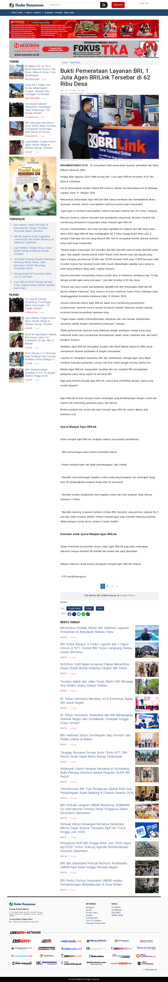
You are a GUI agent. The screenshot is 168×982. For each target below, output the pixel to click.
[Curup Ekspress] (146, 956)
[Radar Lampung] (96, 948)
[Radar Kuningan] (22, 956)
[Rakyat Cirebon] (146, 941)
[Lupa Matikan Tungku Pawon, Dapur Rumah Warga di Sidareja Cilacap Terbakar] (16, 147)
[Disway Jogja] (71, 956)
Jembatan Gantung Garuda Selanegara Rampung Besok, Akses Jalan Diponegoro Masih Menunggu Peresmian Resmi (32, 264)
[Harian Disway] (47, 941)
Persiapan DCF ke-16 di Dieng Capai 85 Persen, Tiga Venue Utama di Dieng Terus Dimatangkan (40, 70)
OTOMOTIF (37, 13)
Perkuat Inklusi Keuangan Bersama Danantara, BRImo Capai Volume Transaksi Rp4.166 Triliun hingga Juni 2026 (93, 828)
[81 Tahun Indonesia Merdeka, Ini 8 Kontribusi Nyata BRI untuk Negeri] (147, 703)
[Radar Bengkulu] (47, 963)
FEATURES (58, 13)
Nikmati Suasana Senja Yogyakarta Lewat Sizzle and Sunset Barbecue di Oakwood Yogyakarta (32, 239)
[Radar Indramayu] (121, 941)
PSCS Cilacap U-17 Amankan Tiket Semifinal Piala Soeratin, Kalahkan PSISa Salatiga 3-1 (40, 356)
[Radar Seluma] (96, 963)
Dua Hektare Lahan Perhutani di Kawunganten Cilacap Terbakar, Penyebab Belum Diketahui (29, 228)
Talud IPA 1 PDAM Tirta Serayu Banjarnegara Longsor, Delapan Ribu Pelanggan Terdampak (37, 89)
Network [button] (118, 5)
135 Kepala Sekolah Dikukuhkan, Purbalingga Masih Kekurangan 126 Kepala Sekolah (38, 108)
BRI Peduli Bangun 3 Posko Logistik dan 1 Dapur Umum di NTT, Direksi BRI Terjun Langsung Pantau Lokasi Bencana (96, 648)
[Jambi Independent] (22, 948)
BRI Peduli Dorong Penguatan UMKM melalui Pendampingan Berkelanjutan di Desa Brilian (91, 882)
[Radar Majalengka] (47, 956)
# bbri (89, 608)
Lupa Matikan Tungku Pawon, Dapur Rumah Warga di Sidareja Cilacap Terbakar (40, 145)
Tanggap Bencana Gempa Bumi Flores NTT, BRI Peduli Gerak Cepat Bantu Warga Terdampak (93, 754)
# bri (100, 608)
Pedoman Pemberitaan (96, 923)
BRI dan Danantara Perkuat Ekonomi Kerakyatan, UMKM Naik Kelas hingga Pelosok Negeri (94, 865)
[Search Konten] (104, 5)
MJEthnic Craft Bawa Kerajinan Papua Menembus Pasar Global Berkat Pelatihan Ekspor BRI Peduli (94, 666)
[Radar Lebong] (71, 963)
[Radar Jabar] (96, 956)
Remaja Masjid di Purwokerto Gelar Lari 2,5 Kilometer (30, 275)
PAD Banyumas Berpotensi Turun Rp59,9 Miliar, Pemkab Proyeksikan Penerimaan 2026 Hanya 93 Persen (40, 127)
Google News (127, 595)
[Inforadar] (71, 948)
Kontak (89, 910)
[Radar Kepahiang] (121, 956)
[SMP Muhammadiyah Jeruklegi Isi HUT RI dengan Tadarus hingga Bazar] (16, 375)
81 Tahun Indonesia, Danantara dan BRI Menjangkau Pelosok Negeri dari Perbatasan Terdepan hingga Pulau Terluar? (96, 719)
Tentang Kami (92, 918)
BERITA (29, 13)
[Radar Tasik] (71, 941)
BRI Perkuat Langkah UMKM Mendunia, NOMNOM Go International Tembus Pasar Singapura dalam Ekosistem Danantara (95, 809)
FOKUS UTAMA (16, 13)
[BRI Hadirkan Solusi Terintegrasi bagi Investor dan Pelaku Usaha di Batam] (147, 740)
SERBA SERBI (69, 13)
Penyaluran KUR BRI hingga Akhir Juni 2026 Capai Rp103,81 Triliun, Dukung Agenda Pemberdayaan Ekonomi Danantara (95, 847)
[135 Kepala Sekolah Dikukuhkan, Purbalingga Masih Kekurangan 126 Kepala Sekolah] (16, 109)
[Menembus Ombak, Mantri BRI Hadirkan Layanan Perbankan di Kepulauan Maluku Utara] (147, 633)
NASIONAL (75, 62)
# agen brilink (74, 608)
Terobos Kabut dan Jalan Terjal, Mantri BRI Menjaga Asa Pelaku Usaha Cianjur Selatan (96, 683)
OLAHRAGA (49, 13)
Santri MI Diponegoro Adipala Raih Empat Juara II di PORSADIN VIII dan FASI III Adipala (40, 339)
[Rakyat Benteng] (121, 963)
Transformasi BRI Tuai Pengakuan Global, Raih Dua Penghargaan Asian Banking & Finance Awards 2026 (97, 791)
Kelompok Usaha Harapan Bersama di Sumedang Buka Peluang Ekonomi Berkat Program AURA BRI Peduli (95, 773)
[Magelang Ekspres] (146, 948)
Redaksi (89, 915)
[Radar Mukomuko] (22, 963)
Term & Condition (93, 920)
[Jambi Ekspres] (47, 948)
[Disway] (22, 941)
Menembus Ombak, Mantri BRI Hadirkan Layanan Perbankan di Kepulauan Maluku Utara (94, 630)
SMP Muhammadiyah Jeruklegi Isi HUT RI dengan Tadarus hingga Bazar (40, 373)
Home (65, 62)
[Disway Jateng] (121, 948)
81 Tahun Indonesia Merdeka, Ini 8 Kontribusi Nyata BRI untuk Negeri (96, 701)
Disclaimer (90, 907)
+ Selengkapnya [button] (150, 969)
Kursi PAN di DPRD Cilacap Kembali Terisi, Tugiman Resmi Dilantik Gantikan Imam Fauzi (32, 285)
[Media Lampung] (96, 941)
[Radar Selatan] (146, 963)
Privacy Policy (92, 912)
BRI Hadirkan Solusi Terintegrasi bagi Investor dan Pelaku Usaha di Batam (95, 737)
